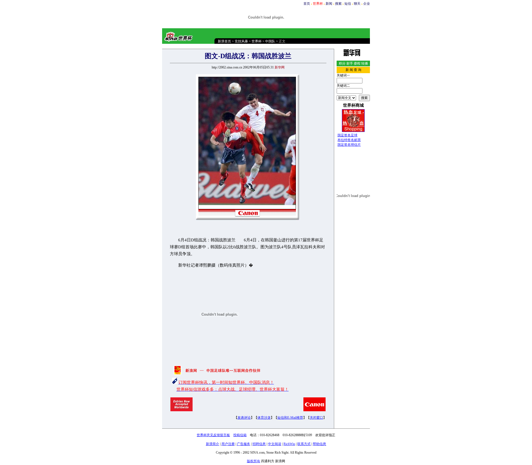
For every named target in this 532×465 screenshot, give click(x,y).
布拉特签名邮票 (349, 140)
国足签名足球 (347, 135)
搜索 (338, 4)
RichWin (289, 444)
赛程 (357, 63)
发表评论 (244, 418)
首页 (306, 4)
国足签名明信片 (349, 145)
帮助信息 (319, 444)
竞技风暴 (241, 41)
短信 (347, 4)
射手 (349, 63)
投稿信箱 (240, 435)
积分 (342, 63)
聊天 (357, 4)
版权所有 (253, 461)
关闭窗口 (316, 418)
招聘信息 (259, 444)
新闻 (329, 4)
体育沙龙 (264, 418)
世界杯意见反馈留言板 (213, 435)
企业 (366, 4)
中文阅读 (274, 444)
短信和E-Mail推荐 (290, 418)
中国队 (270, 41)
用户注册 (228, 444)
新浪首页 (224, 41)
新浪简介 (212, 444)
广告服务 (243, 444)
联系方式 (304, 444)
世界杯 (257, 41)
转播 (364, 63)
